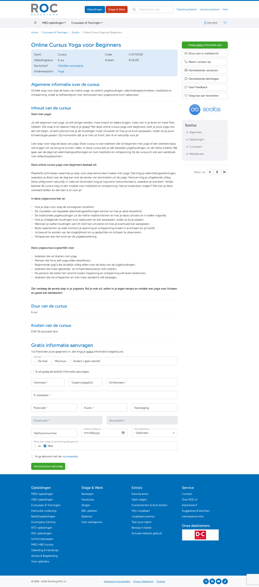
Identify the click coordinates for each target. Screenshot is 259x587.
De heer (43, 361)
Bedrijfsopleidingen (43, 516)
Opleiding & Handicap (44, 550)
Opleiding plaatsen (187, 9)
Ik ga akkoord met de (56, 456)
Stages (85, 505)
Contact (187, 494)
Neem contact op (200, 62)
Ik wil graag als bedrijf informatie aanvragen (62, 371)
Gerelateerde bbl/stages (204, 78)
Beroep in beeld (141, 527)
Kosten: (110, 60)
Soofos (75, 32)
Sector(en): (41, 65)
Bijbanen (86, 516)
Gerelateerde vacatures (203, 70)
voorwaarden (70, 456)
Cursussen (195, 146)
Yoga (61, 71)
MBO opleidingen (53, 22)
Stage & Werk (116, 9)
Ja (39, 446)
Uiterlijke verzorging (70, 65)
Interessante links (193, 516)
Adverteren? (189, 505)
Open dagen (139, 499)
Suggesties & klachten (196, 510)
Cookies (160, 581)
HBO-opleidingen (42, 499)
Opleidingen (95, 9)
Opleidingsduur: (44, 60)
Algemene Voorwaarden (117, 581)
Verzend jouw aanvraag (48, 466)
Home (34, 32)
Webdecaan (196, 154)
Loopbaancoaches (143, 516)
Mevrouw (60, 361)
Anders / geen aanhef (86, 361)
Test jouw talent (142, 522)
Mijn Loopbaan (141, 510)
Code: (109, 54)
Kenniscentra (140, 494)
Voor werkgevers (91, 522)
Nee (50, 446)
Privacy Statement (143, 581)
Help (225, 9)
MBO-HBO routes (42, 544)
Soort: (38, 54)
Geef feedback (198, 87)
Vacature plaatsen (210, 9)
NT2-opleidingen (41, 527)
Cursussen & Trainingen (86, 22)
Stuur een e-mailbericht (204, 53)
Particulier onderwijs (43, 510)
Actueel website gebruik (147, 533)
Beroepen (87, 494)
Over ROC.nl (189, 499)
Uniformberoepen (42, 539)
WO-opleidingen (41, 533)
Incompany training (43, 522)
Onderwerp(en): (44, 71)
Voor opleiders (40, 561)
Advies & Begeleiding (44, 555)
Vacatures (87, 499)
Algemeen (195, 132)
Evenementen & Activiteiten (149, 505)
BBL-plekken (89, 510)
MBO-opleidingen (42, 494)
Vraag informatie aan (205, 45)
